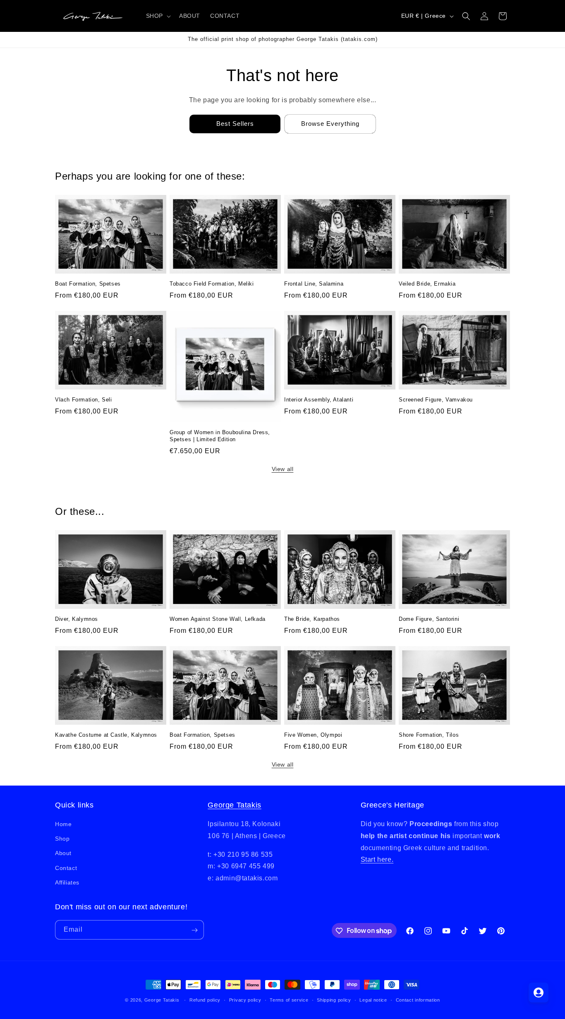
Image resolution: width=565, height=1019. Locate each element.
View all (283, 469)
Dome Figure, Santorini (429, 619)
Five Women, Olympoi (313, 735)
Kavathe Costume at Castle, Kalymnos (106, 735)
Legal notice (373, 999)
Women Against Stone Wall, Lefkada (218, 619)
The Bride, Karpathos (312, 619)
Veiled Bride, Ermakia (427, 284)
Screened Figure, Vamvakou (436, 400)
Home (63, 824)
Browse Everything (330, 123)
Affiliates (67, 882)
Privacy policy (245, 999)
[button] (157, 15)
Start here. (377, 859)
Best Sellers (235, 123)
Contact (66, 868)
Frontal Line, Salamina (313, 284)
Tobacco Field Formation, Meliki (212, 284)
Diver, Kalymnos (76, 619)
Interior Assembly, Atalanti (318, 400)
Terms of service (289, 999)
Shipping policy (334, 999)
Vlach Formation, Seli (83, 400)
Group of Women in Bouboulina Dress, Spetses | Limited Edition (220, 435)
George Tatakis (234, 805)
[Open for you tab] (538, 992)
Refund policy (204, 999)
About (63, 853)
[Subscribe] (194, 930)
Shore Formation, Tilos (429, 735)
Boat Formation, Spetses (88, 284)
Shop (62, 838)
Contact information (418, 999)
